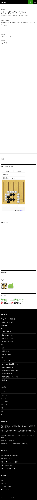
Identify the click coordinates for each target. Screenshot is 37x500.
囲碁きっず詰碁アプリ (8, 367)
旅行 (2, 411)
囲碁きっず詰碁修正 (6, 431)
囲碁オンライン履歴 (7, 322)
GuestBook (4, 325)
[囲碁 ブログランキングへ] (6, 303)
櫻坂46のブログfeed (7, 335)
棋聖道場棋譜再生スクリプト (10, 377)
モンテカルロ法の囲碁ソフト (10, 364)
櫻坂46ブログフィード (7, 458)
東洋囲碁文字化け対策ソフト (10, 370)
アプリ (3, 344)
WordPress (4, 395)
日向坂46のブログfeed (8, 332)
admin (16, 15)
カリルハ (4, 348)
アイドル (3, 328)
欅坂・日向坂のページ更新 (8, 426)
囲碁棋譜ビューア (7, 351)
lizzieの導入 (4, 435)
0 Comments (23, 15)
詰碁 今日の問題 (6, 354)
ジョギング (3, 9)
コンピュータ (4, 401)
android (3, 392)
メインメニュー (35, 2)
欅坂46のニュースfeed (8, 338)
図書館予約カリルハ (6, 443)
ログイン (3, 480)
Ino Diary (4, 2)
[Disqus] (18, 74)
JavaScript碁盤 (6, 360)
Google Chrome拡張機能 (8, 319)
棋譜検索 (4, 380)
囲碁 (2, 357)
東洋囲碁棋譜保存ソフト (9, 373)
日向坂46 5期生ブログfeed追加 (9, 455)
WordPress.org (5, 489)
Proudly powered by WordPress (8, 497)
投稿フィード (4, 483)
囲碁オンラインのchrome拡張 (9, 462)
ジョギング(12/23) (6, 35)
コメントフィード (6, 486)
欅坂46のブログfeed (7, 341)
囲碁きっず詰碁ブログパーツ (9, 468)
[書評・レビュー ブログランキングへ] (16, 303)
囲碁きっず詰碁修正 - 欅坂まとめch (24, 431)
